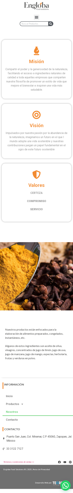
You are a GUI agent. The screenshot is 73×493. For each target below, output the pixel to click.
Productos (12, 404)
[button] (36, 17)
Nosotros (12, 411)
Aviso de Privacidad (41, 469)
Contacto (12, 419)
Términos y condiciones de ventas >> (18, 462)
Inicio (9, 396)
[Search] (50, 24)
